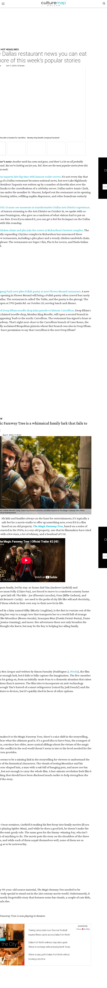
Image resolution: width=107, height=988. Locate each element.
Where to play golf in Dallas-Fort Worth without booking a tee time (48, 956)
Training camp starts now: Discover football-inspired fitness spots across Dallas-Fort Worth (49, 932)
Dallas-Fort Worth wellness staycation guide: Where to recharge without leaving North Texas (49, 944)
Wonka (74, 671)
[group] (16, 149)
